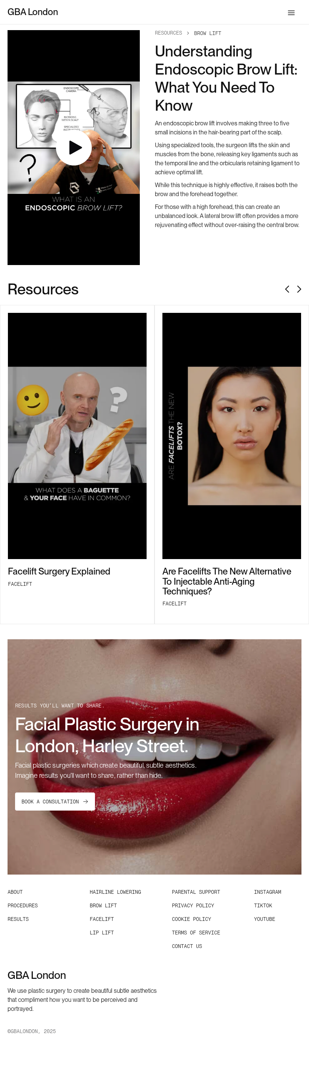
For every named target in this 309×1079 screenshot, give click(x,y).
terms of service (196, 932)
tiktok (263, 905)
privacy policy (193, 905)
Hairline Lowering (115, 892)
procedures (23, 905)
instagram (267, 892)
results (18, 919)
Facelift (102, 919)
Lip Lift (102, 932)
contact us (187, 946)
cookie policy (191, 919)
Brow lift (103, 905)
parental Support (196, 892)
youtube (264, 919)
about (15, 892)
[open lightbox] (74, 147)
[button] (291, 12)
